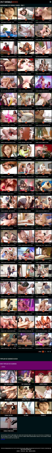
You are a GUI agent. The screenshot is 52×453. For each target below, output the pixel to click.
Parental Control (32, 451)
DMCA (27, 451)
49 (48, 351)
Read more (3, 439)
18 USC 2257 (23, 451)
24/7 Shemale (9, 2)
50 (50, 351)
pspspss (3, 367)
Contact (18, 451)
